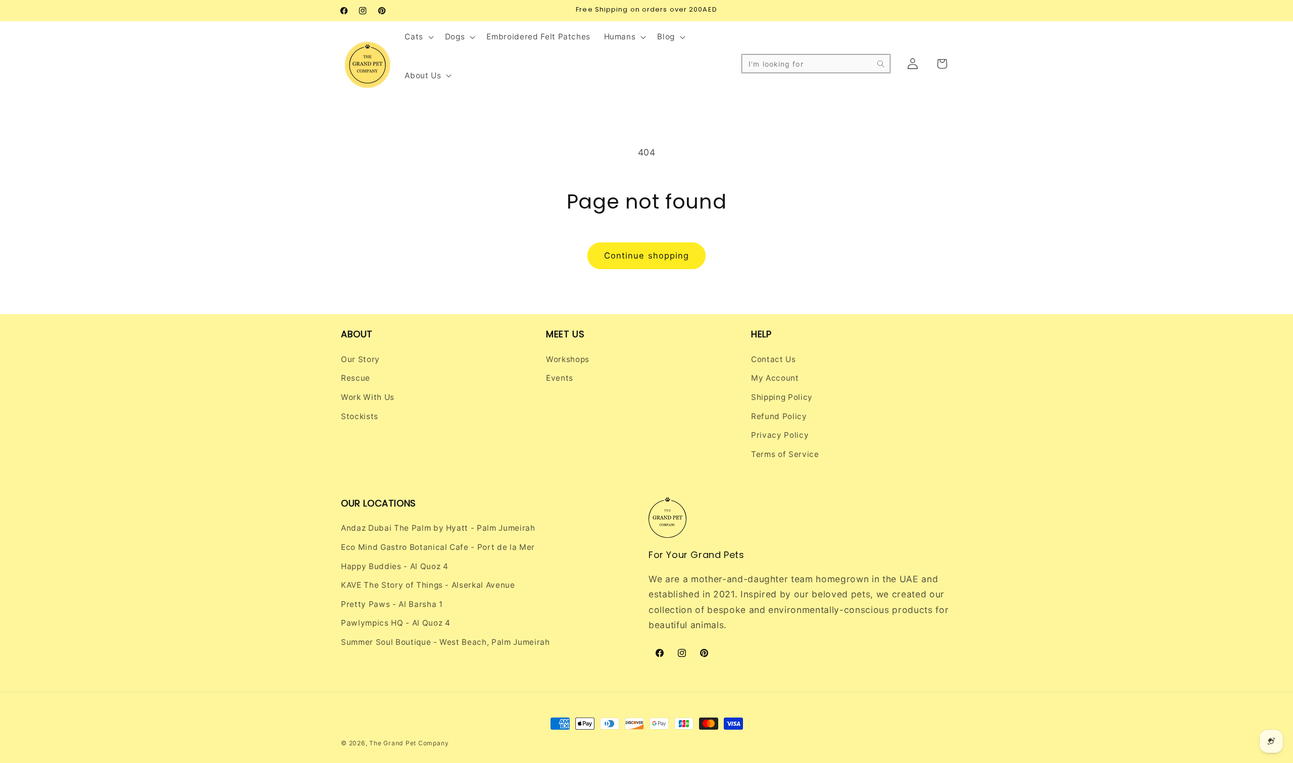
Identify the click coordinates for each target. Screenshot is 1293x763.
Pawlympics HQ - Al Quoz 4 (396, 623)
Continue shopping (646, 255)
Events (559, 378)
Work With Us (367, 397)
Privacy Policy (780, 435)
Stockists (359, 416)
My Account (775, 378)
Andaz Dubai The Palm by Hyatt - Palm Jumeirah (438, 528)
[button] (418, 36)
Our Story (360, 359)
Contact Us (773, 359)
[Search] (880, 63)
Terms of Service (785, 454)
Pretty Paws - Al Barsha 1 (392, 604)
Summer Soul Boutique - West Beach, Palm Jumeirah (445, 642)
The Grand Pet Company (409, 743)
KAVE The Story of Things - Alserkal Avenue (428, 585)
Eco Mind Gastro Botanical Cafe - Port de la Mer (438, 547)
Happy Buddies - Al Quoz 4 (395, 566)
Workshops (567, 359)
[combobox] (815, 64)
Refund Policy (779, 416)
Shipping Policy (782, 397)
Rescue (355, 378)
